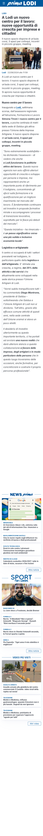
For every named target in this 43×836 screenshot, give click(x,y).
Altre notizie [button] (33, 570)
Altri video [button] (34, 723)
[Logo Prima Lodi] (21, 3)
